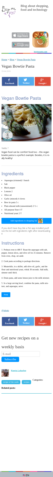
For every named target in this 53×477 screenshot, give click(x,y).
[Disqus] (26, 434)
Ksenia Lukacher (18, 371)
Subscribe (10, 359)
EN (27, 475)
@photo (5, 310)
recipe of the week (11, 382)
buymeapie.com (40, 52)
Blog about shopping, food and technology (35, 7)
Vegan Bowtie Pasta (26, 59)
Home (4, 59)
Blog (12, 59)
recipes (26, 382)
